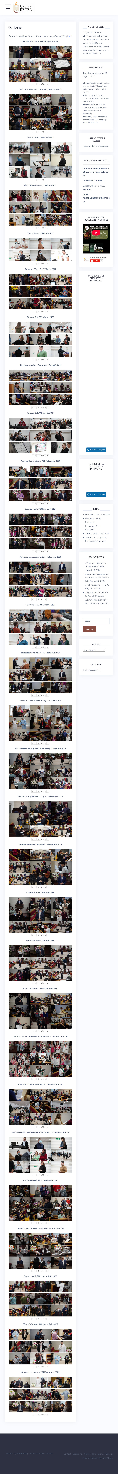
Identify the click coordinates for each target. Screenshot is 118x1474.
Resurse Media (106, 1458)
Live (94, 1454)
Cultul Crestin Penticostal (97, 534)
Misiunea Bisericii (89, 1458)
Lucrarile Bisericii (105, 1454)
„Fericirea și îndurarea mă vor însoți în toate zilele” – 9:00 (97, 577)
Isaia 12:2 (97, 53)
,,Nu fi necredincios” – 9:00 (97, 585)
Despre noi (78, 1454)
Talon (38, 1453)
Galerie (87, 1454)
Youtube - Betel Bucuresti (97, 515)
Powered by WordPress (16, 1453)
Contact (67, 1454)
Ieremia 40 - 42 (102, 146)
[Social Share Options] (85, 309)
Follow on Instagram (97, 449)
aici (69, 36)
